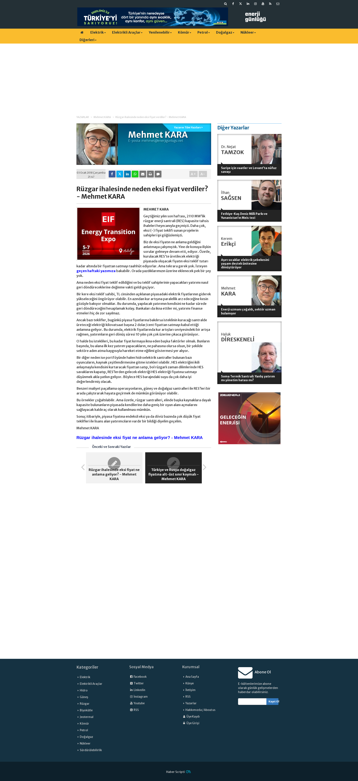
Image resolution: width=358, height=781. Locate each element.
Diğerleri (87, 40)
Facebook (140, 677)
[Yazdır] (150, 174)
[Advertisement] (179, 76)
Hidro (84, 690)
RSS (136, 710)
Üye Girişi (192, 723)
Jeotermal (86, 717)
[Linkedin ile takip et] (248, 3)
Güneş (84, 697)
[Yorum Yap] (158, 174)
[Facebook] (112, 174)
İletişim (190, 690)
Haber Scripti (175, 772)
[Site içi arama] (225, 3)
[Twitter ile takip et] (240, 3)
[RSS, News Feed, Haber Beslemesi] (270, 3)
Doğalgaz (224, 32)
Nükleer (247, 32)
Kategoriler (87, 667)
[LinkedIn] (127, 174)
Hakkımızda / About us (200, 710)
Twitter (138, 683)
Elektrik (97, 32)
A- (203, 174)
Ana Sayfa (192, 677)
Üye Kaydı (193, 716)
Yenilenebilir (159, 32)
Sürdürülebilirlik (91, 750)
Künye (189, 683)
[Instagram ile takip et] (255, 3)
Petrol (202, 32)
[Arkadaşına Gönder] (142, 174)
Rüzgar (85, 704)
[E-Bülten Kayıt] (278, 3)
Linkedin (139, 690)
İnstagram (140, 696)
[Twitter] (119, 174)
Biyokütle (86, 710)
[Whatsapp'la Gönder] (135, 174)
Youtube (139, 703)
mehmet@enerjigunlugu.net (162, 141)
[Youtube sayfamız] (263, 3)
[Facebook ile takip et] (233, 3)
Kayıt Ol (273, 701)
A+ (193, 174)
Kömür (183, 32)
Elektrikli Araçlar (126, 32)
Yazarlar (191, 703)
